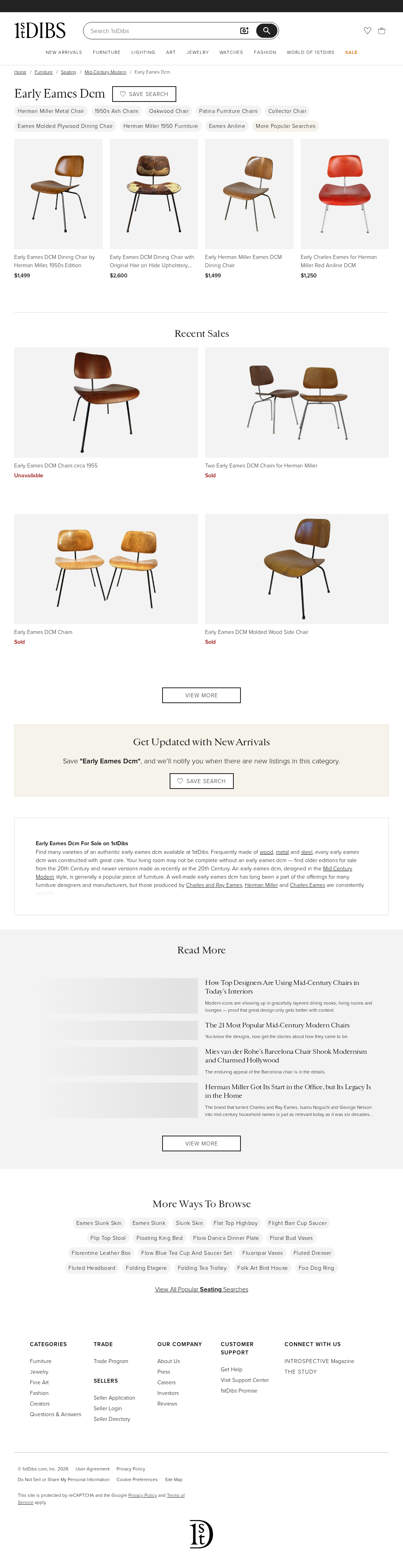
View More (201, 695)
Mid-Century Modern (105, 71)
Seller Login (108, 1408)
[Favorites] (367, 30)
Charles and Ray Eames (214, 884)
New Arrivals (64, 52)
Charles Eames (307, 884)
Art (171, 52)
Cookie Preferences (137, 1479)
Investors (168, 1392)
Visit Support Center (245, 1380)
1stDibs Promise (239, 1390)
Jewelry (198, 52)
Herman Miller (261, 884)
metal (282, 851)
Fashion (265, 52)
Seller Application (114, 1397)
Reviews (167, 1403)
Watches (231, 52)
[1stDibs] (39, 30)
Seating (68, 71)
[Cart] (381, 30)
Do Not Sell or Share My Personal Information (63, 1479)
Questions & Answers (55, 1414)
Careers (166, 1382)
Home (20, 71)
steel (306, 851)
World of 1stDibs (311, 52)
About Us (168, 1361)
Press (163, 1371)
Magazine (319, 1361)
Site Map (174, 1479)
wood (266, 851)
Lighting (143, 52)
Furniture (107, 52)
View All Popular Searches (201, 1289)
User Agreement (92, 1468)
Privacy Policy (130, 1468)
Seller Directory (112, 1418)
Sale (351, 52)
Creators (40, 1403)
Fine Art (39, 1382)
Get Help (231, 1369)
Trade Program (111, 1361)
